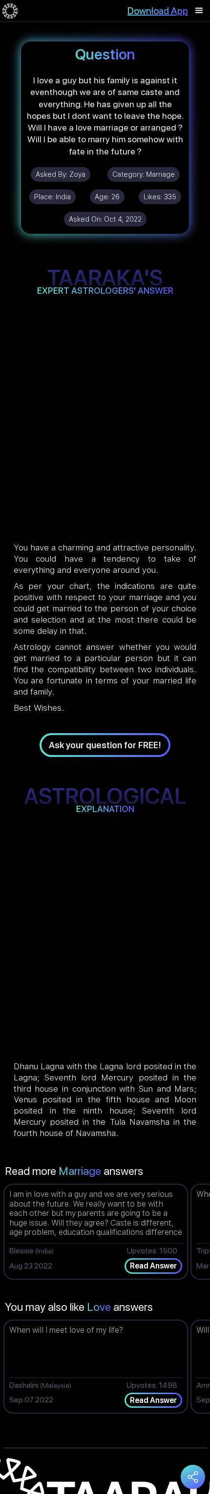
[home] (10, 10)
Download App (157, 11)
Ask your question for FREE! (105, 745)
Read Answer (153, 1265)
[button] (199, 10)
